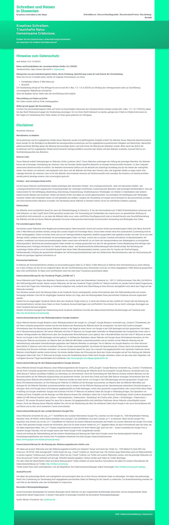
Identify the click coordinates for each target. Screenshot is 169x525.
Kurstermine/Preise (129, 14)
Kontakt (148, 17)
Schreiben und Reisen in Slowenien (35, 9)
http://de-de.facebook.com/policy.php (32, 313)
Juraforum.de (49, 499)
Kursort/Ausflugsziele (108, 14)
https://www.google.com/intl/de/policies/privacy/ (38, 439)
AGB (117, 514)
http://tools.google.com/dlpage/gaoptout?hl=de (87, 358)
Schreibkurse (90, 14)
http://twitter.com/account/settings (130, 467)
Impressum (59, 69)
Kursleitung (145, 14)
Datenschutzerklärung (130, 514)
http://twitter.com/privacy (57, 464)
